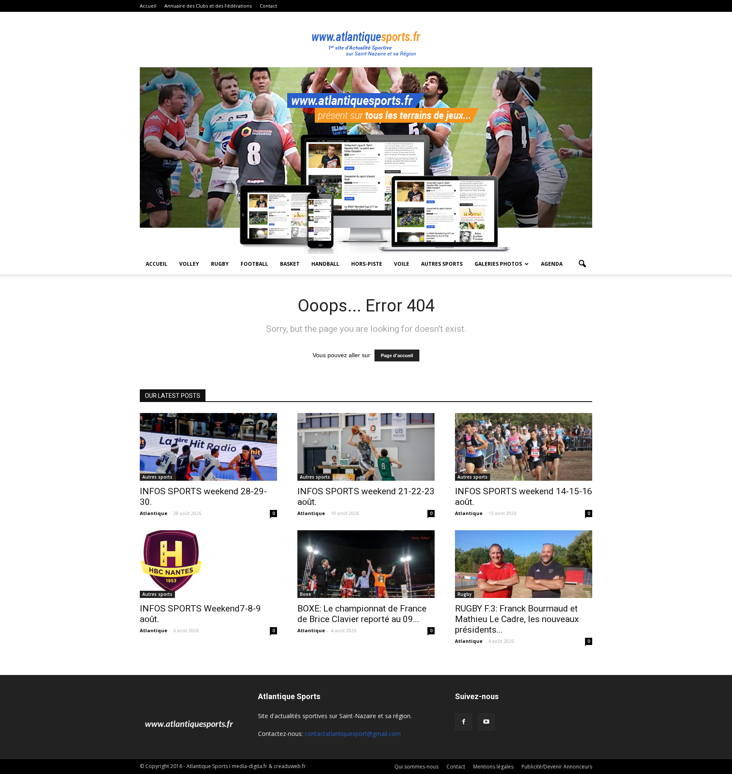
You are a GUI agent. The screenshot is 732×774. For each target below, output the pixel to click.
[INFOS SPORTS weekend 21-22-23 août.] (366, 447)
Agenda (552, 263)
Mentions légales (493, 766)
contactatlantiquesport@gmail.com (353, 734)
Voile (401, 263)
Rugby (220, 263)
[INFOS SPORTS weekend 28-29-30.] (208, 447)
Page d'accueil (397, 355)
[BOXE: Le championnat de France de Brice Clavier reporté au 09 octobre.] (366, 564)
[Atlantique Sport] (366, 40)
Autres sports (442, 263)
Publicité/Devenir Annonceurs (556, 766)
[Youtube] (486, 721)
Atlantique (153, 513)
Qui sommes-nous (416, 766)
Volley (189, 263)
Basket (289, 263)
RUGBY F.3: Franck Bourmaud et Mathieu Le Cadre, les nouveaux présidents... (517, 619)
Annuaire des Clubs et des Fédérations (208, 6)
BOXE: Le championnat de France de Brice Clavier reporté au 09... (362, 613)
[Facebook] (463, 721)
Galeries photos (498, 263)
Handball (325, 263)
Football (254, 263)
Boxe (305, 594)
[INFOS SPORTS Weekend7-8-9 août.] (208, 561)
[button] (582, 264)
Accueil (148, 6)
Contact (268, 6)
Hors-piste (366, 263)
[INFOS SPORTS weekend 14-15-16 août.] (523, 447)
